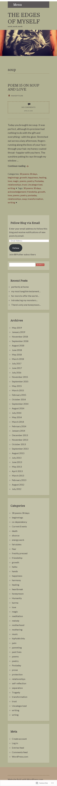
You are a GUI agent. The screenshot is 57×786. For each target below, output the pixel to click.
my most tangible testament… (26, 291)
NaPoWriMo (18, 638)
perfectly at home (20, 286)
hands (15, 571)
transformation (35, 199)
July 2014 (16, 413)
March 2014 (18, 421)
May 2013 (17, 466)
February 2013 (19, 480)
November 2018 (20, 336)
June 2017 (17, 368)
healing (42, 177)
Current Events (19, 526)
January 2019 (18, 332)
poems (23, 181)
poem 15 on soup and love (23, 87)
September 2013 (20, 448)
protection (17, 674)
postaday (32, 195)
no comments (29, 107)
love (10, 181)
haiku (14, 566)
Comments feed (20, 752)
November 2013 (20, 439)
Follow (15, 248)
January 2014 (18, 430)
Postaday (39, 181)
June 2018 (17, 350)
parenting (17, 647)
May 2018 (17, 354)
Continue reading (17, 166)
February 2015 (19, 395)
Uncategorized (35, 184)
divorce (15, 535)
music (15, 634)
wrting (15, 714)
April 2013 (17, 471)
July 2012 (16, 489)
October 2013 (19, 444)
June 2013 (17, 462)
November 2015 (20, 377)
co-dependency (19, 522)
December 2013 (20, 435)
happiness (33, 177)
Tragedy (16, 692)
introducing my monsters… (24, 300)
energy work (18, 540)
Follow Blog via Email (25, 223)
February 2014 (19, 426)
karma (15, 602)
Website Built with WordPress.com (25, 779)
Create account (19, 738)
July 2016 (16, 372)
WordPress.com (20, 756)
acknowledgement (17, 191)
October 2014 (19, 399)
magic (16, 181)
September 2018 (20, 341)
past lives (16, 652)
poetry (30, 181)
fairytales (16, 544)
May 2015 (17, 386)
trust (24, 184)
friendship (32, 191)
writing (11, 188)
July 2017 (16, 363)
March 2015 (18, 390)
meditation (17, 616)
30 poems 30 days (28, 174)
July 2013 (16, 457)
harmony (16, 580)
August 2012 (18, 484)
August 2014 (18, 408)
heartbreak (17, 589)
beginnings (13, 177)
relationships (14, 184)
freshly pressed (19, 553)
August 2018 (18, 345)
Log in (15, 743)
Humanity (17, 598)
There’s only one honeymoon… (26, 304)
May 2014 (17, 417)
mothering (17, 629)
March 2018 (18, 359)
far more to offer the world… (25, 296)
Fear (14, 549)
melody (15, 620)
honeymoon (18, 593)
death (14, 531)
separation (17, 688)
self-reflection (19, 683)
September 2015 (20, 381)
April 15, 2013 (28, 111)
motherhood (18, 625)
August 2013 (18, 453)
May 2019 (17, 327)
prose (15, 670)
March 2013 (18, 475)
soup (24, 199)
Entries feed (18, 747)
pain (14, 643)
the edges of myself (24, 18)
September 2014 (20, 403)
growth (23, 177)
